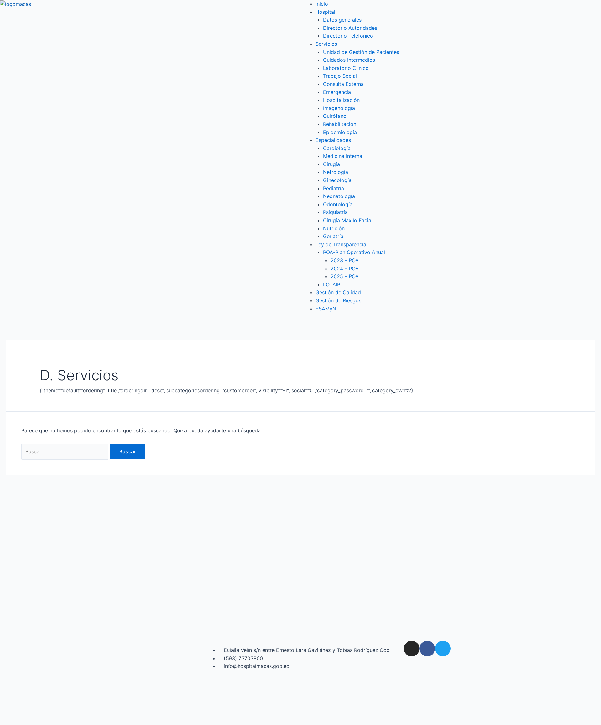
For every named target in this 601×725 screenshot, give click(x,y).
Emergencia (337, 92)
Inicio (322, 4)
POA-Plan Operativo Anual (354, 252)
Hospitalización (341, 100)
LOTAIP (331, 284)
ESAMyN (326, 308)
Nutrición (334, 228)
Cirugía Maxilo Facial (347, 220)
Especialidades (333, 140)
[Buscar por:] (65, 451)
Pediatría (333, 188)
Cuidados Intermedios (349, 60)
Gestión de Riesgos (338, 300)
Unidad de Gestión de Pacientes (361, 52)
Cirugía (331, 164)
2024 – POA (345, 268)
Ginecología (337, 180)
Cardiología (337, 148)
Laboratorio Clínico (346, 68)
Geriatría (333, 236)
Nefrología (335, 172)
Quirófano (335, 116)
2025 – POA (345, 276)
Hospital (325, 12)
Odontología (337, 204)
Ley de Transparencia (341, 244)
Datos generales (342, 20)
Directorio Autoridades (350, 28)
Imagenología (339, 108)
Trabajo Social (340, 76)
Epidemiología (340, 132)
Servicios (326, 44)
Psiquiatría (335, 212)
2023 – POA (345, 260)
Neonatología (339, 196)
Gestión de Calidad (338, 292)
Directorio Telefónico (348, 36)
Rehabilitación (339, 124)
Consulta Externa (343, 84)
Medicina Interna (342, 156)
